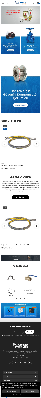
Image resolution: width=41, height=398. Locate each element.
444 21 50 (21, 355)
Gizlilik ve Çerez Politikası (21, 395)
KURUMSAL (8, 372)
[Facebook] (16, 362)
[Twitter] (20, 362)
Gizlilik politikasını (8, 335)
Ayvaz (3, 163)
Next (36, 144)
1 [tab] (18, 21)
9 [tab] (24, 298)
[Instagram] (11, 362)
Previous (4, 144)
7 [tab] (21, 298)
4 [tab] (17, 298)
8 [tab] (23, 298)
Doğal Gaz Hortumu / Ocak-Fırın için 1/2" (13, 165)
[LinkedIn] (30, 362)
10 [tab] (25, 298)
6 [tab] (20, 298)
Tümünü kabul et (30, 391)
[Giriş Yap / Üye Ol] (34, 3)
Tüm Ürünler (19, 197)
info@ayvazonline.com (21, 357)
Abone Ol (30, 332)
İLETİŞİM (7, 381)
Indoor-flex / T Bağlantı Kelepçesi (11, 292)
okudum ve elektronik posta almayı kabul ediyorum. (21, 335)
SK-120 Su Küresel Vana (30, 291)
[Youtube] (25, 362)
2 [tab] (20, 21)
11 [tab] (27, 298)
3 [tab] (22, 21)
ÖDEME (6, 377)
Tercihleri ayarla (11, 391)
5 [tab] (19, 298)
